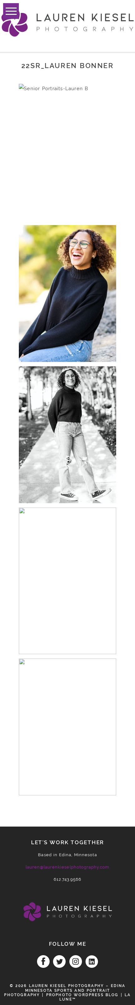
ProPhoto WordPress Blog (82, 995)
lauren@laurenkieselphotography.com (67, 867)
